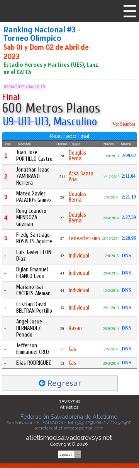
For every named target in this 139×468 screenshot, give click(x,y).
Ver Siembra (123, 124)
